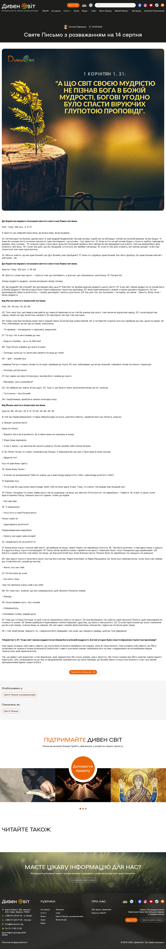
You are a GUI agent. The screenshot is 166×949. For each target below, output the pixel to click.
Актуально (56, 11)
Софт (94, 11)
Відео (43, 923)
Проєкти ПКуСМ (99, 913)
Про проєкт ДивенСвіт (102, 910)
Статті (67, 11)
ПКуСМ (45, 11)
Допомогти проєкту (83, 768)
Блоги (76, 11)
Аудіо (43, 920)
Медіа (84, 11)
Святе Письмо (105, 11)
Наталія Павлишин (77, 27)
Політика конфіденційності (15, 942)
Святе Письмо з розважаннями (19, 694)
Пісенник (60, 910)
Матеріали (136, 11)
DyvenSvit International (154, 11)
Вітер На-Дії (61, 920)
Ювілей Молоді (121, 11)
